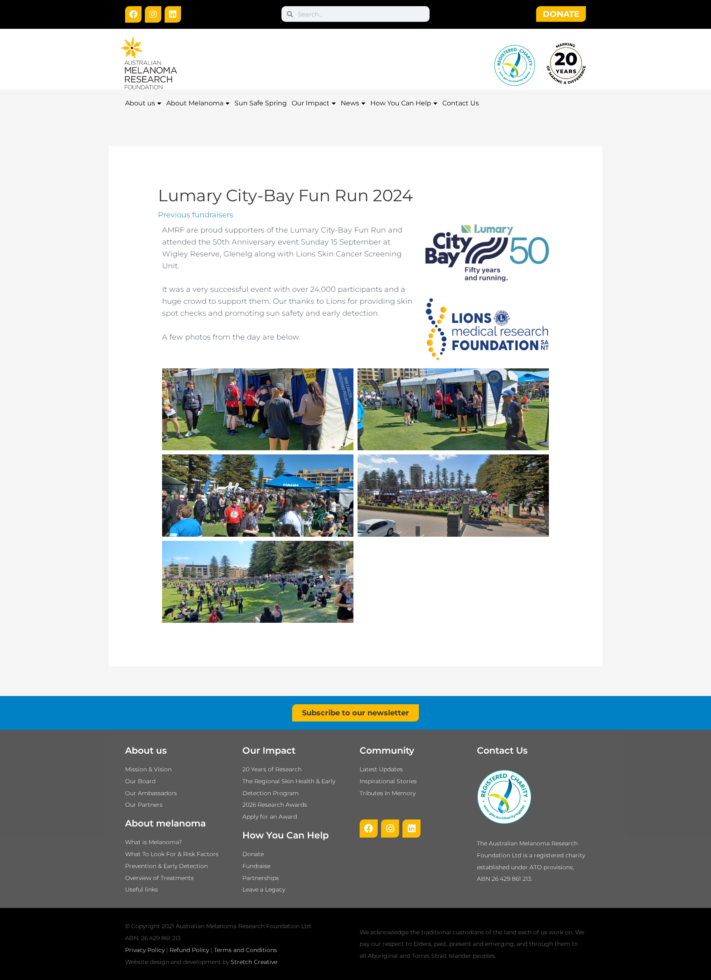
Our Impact (311, 103)
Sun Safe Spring (261, 103)
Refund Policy (189, 950)
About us (140, 103)
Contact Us (460, 103)
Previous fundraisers (195, 214)
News (350, 103)
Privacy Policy (145, 950)
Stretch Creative (254, 962)
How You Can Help (400, 103)
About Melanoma (194, 103)
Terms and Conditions (245, 950)
